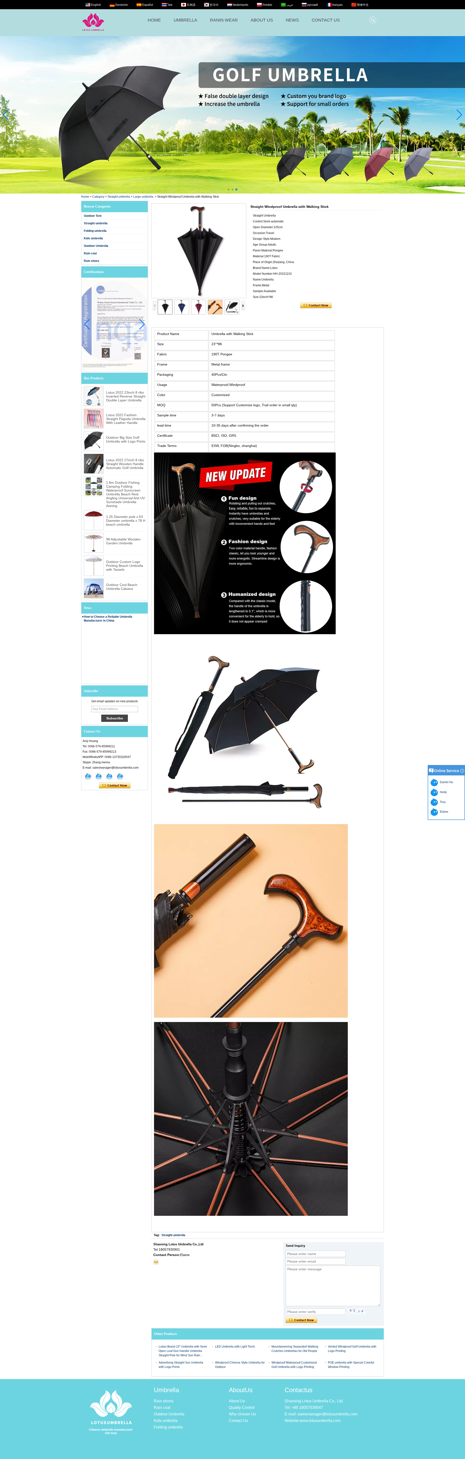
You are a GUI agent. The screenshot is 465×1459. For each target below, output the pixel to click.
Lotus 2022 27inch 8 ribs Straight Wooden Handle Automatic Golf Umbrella (125, 464)
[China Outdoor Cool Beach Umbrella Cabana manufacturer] (94, 588)
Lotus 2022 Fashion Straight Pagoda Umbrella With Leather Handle (126, 419)
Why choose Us (242, 1414)
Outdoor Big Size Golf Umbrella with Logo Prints (125, 439)
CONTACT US (326, 20)
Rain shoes (91, 261)
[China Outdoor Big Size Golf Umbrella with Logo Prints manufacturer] (94, 441)
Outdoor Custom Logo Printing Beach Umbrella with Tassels (124, 565)
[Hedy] (109, 776)
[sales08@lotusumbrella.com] (156, 1262)
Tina (442, 802)
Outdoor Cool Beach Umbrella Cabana (121, 587)
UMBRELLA (185, 20)
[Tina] (98, 776)
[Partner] (232, 115)
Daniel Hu (445, 782)
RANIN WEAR (224, 20)
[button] (229, 189)
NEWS (292, 20)
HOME (154, 20)
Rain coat (90, 253)
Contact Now (114, 785)
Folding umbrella (95, 231)
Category (98, 196)
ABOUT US (262, 20)
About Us (237, 1401)
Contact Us (238, 1421)
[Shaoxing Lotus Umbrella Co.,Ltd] (93, 33)
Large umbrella (143, 196)
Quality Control (242, 1407)
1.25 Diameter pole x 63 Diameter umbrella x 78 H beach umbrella (125, 520)
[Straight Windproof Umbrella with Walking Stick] (198, 250)
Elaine (443, 811)
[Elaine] (88, 776)
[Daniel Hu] (120, 776)
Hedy (442, 792)
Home (85, 196)
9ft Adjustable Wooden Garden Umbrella (123, 541)
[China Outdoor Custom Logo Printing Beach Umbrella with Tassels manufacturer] (94, 565)
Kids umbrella (93, 238)
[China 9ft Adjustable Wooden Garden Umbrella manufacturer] (94, 543)
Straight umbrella (119, 196)
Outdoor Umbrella (96, 246)
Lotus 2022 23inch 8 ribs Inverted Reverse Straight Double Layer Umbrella (125, 396)
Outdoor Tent (92, 216)
